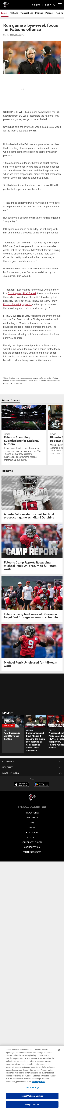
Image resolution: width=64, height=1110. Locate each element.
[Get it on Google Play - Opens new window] (42, 785)
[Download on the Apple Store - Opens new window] (21, 784)
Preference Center (32, 852)
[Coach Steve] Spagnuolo (17, 304)
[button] (13, 734)
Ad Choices (32, 837)
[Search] (54, 5)
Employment (32, 818)
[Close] (59, 1050)
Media (32, 827)
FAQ (32, 823)
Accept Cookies (32, 1104)
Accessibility (32, 832)
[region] (32, 1077)
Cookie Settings (32, 847)
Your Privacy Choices (32, 842)
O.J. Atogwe (14, 293)
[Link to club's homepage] (6, 3)
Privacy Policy (32, 813)
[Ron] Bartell (29, 293)
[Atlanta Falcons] (32, 798)
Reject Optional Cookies (32, 1096)
